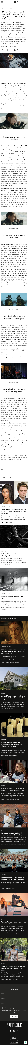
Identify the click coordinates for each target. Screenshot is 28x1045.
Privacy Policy (14, 1040)
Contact (14, 1037)
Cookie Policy (14, 1042)
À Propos (14, 1035)
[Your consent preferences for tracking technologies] (25, 1042)
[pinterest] (7, 50)
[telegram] (17, 50)
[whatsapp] (15, 50)
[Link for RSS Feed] (17, 1031)
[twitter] (12, 50)
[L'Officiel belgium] (14, 2)
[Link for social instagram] (14, 1031)
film (2, 469)
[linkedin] (10, 50)
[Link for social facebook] (10, 1031)
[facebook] (5, 50)
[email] (2, 50)
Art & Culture (6, 8)
